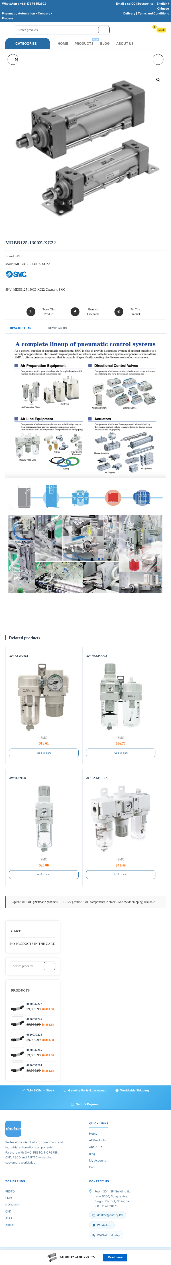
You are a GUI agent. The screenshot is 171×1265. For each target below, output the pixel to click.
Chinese (163, 8)
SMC (62, 289)
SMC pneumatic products (42, 902)
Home (63, 43)
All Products (97, 1140)
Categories (26, 43)
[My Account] (144, 29)
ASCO (9, 1218)
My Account (97, 1160)
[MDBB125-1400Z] (158, 59)
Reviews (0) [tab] (57, 328)
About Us (125, 43)
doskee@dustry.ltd (110, 1215)
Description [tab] (20, 328)
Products (86, 42)
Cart (92, 1167)
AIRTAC (10, 1225)
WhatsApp (104, 1225)
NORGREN (12, 1204)
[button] (158, 80)
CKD (8, 1211)
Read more (115, 1257)
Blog (105, 43)
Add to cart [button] (44, 752)
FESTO (10, 1191)
